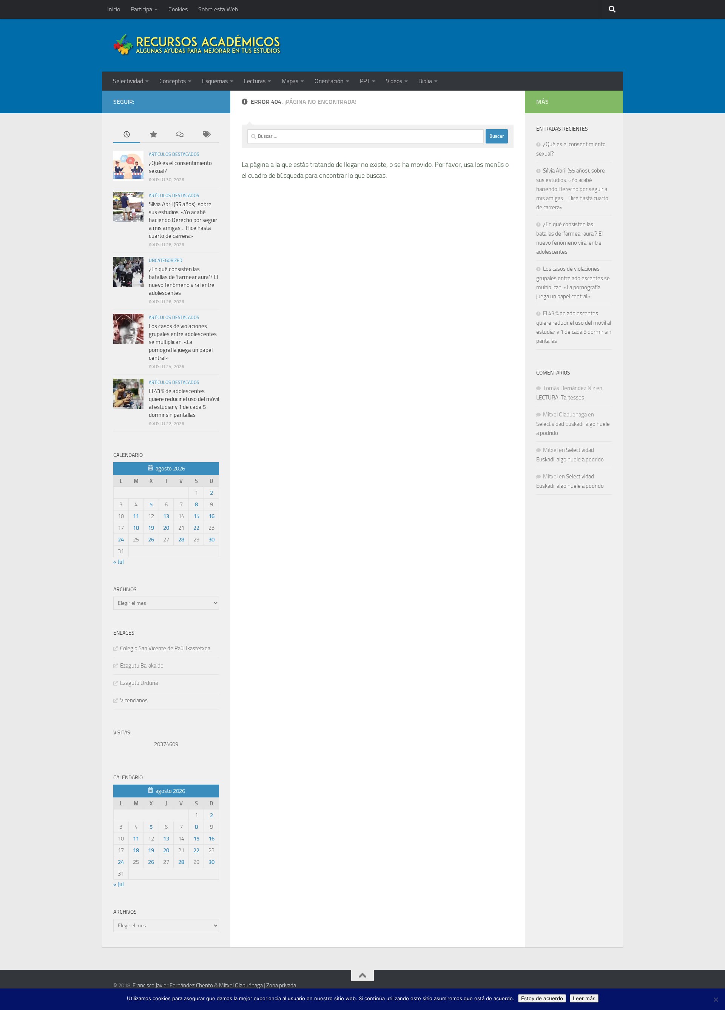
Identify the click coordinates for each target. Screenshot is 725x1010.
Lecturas (254, 81)
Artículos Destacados (174, 154)
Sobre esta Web (218, 9)
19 (151, 527)
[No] (715, 999)
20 (166, 527)
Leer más (584, 998)
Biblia (425, 81)
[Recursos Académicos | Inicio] (197, 45)
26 (151, 539)
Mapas (290, 81)
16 (211, 516)
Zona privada (281, 985)
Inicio (113, 9)
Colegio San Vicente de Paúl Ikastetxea (165, 648)
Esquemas (215, 81)
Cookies (178, 9)
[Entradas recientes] (126, 135)
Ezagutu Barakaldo (142, 665)
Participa (141, 9)
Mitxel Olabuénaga (241, 985)
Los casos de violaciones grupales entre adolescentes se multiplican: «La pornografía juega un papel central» (183, 342)
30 (211, 539)
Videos (394, 81)
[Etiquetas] (206, 135)
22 (196, 527)
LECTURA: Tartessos (560, 397)
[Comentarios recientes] (179, 135)
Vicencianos (134, 700)
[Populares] (153, 135)
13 (166, 516)
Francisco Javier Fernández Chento (173, 985)
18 (136, 527)
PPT (365, 81)
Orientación (329, 81)
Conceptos (172, 81)
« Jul (118, 561)
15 (196, 516)
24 (121, 539)
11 (136, 516)
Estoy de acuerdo (542, 998)
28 (181, 539)
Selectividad (128, 81)
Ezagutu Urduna (139, 683)
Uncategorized (165, 260)
